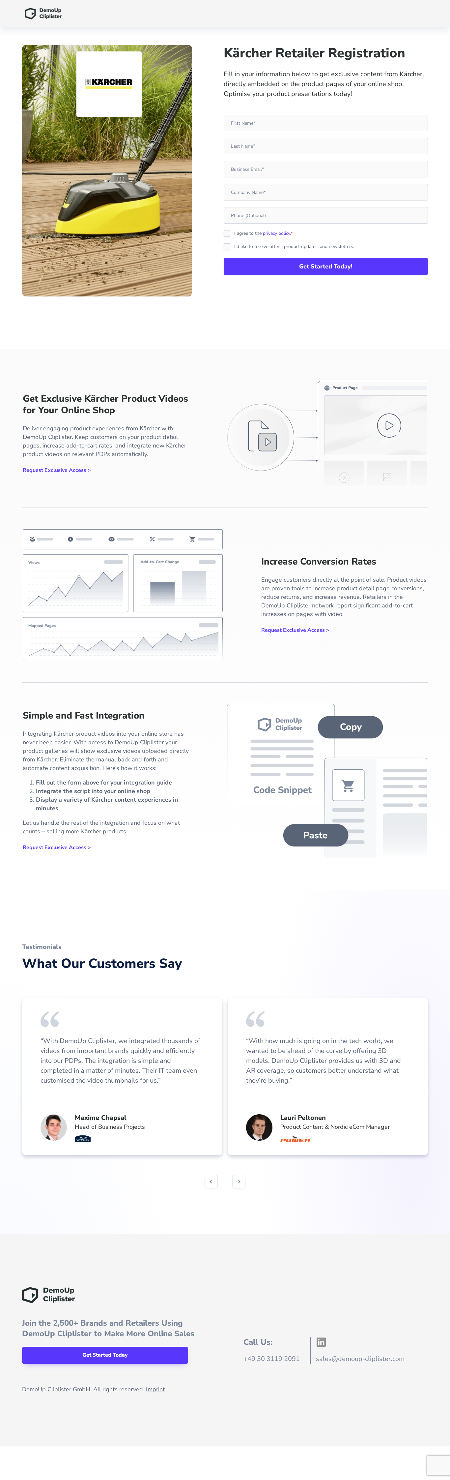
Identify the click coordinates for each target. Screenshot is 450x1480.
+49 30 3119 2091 (271, 1358)
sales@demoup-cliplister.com (360, 1358)
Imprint (155, 1389)
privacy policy (276, 233)
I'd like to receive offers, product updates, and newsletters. (294, 246)
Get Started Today (105, 1355)
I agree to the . (263, 233)
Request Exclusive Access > (57, 470)
